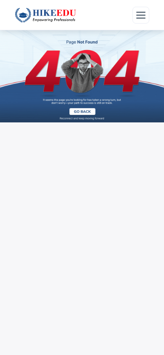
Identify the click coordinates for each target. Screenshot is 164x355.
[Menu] (140, 15)
